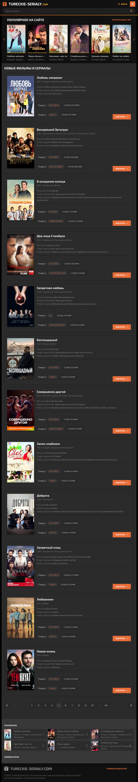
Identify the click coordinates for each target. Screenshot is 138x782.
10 (92, 705)
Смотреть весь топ (121, 20)
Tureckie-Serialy (28, 4)
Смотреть (120, 117)
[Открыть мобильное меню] (132, 4)
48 (106, 705)
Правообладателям (116, 768)
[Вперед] (133, 39)
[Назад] (4, 39)
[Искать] (131, 10)
